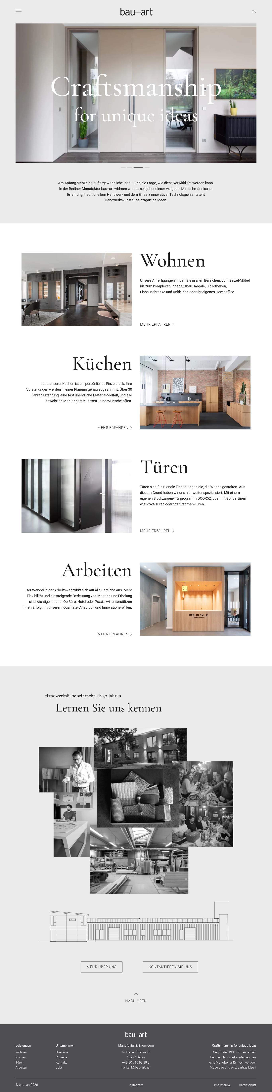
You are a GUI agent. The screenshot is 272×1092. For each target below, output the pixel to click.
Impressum (222, 1085)
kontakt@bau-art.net (135, 1067)
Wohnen (21, 1052)
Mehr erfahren (155, 324)
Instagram (136, 1085)
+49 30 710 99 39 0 (136, 1062)
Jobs (59, 1067)
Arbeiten (21, 1067)
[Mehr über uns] (136, 810)
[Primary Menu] (19, 12)
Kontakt (61, 1062)
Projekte (61, 1057)
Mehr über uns (102, 967)
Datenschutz (247, 1085)
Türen (19, 1062)
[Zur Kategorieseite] (77, 289)
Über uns (62, 1052)
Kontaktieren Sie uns (170, 967)
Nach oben (136, 1001)
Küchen (21, 1057)
